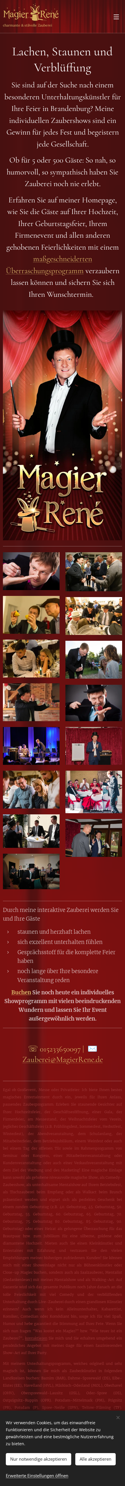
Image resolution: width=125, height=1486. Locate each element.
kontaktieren (36, 1338)
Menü (116, 16)
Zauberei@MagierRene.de (62, 1059)
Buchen (21, 992)
